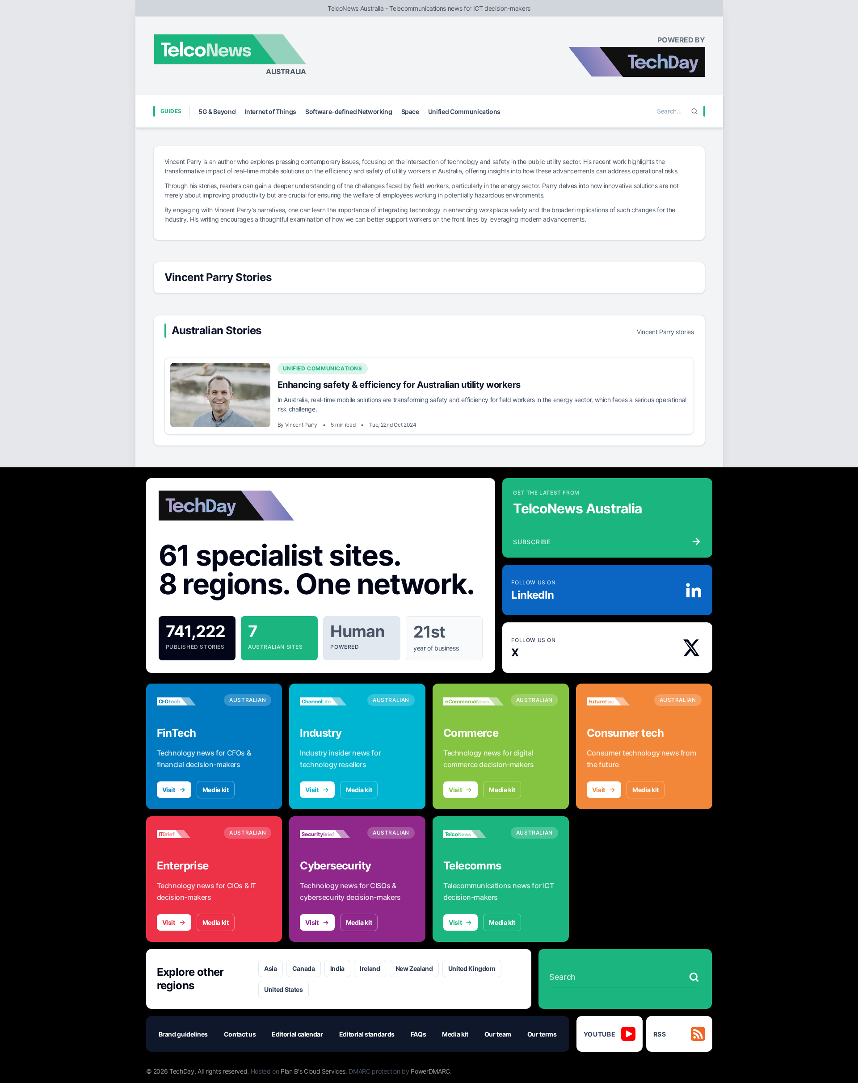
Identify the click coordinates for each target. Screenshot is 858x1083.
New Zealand (414, 968)
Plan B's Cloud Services (313, 1071)
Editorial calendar (297, 1034)
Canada (303, 968)
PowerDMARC (430, 1071)
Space (410, 111)
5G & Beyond (217, 111)
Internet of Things (270, 111)
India (337, 968)
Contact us (240, 1034)
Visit (168, 789)
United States (283, 989)
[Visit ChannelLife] (330, 701)
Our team (497, 1034)
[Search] (694, 111)
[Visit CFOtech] (187, 701)
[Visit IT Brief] (187, 834)
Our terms (542, 1034)
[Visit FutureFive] (617, 701)
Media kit (215, 789)
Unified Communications (464, 111)
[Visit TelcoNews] (473, 834)
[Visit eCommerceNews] (473, 701)
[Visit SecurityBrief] (330, 834)
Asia (270, 968)
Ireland (370, 968)
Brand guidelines (183, 1034)
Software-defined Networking (348, 111)
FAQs (418, 1034)
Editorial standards (367, 1034)
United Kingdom (472, 968)
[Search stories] (694, 977)
